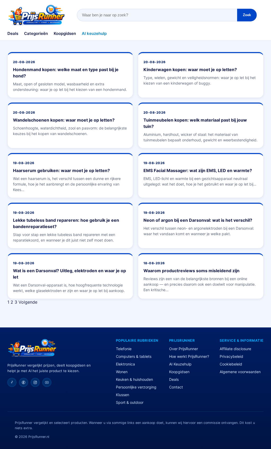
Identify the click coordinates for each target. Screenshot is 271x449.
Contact (176, 387)
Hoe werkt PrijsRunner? (189, 356)
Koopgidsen (65, 33)
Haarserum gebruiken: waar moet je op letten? (61, 170)
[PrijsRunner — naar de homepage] (36, 15)
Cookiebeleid (231, 364)
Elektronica (125, 364)
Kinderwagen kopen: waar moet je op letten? (190, 69)
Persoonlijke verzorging (136, 387)
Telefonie (124, 348)
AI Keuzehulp (180, 364)
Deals (12, 33)
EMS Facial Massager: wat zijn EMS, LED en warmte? (197, 170)
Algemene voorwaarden (240, 371)
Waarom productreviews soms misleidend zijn (191, 270)
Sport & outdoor (129, 402)
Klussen (122, 394)
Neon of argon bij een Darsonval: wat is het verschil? (197, 220)
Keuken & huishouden (134, 379)
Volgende (28, 302)
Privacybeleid (231, 356)
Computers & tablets (133, 356)
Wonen (122, 371)
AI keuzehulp (94, 33)
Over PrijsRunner (183, 348)
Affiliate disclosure (235, 348)
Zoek (247, 15)
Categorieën (36, 33)
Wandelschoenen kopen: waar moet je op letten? (64, 120)
